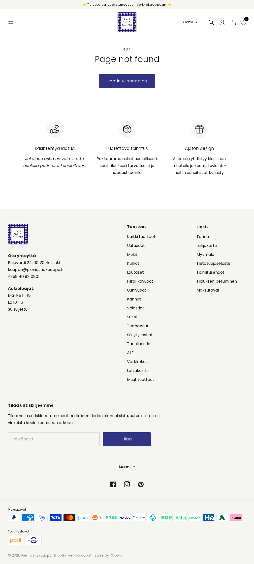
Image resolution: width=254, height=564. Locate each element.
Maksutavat (208, 290)
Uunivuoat (136, 290)
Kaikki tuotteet (141, 236)
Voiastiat (135, 308)
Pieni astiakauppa (36, 555)
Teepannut (138, 326)
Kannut (134, 299)
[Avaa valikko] (11, 22)
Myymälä (205, 254)
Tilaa (127, 439)
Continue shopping (127, 81)
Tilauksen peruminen (216, 281)
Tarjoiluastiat (139, 344)
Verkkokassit (139, 362)
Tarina (202, 236)
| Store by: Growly (107, 555)
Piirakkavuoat (140, 281)
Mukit (132, 254)
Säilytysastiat (140, 335)
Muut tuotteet (140, 379)
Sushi (132, 317)
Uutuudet (136, 245)
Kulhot (133, 263)
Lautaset (135, 272)
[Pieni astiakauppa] (127, 22)
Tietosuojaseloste (213, 263)
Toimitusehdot (210, 272)
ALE (130, 353)
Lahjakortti (137, 370)
